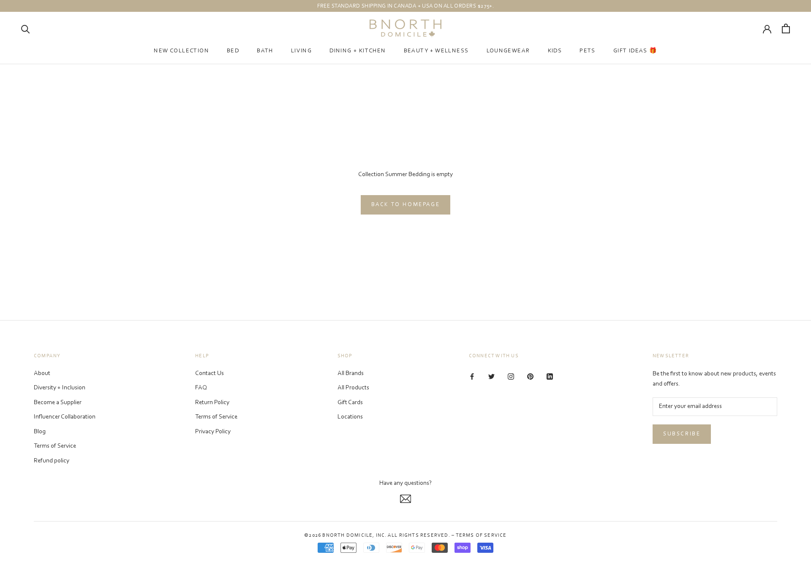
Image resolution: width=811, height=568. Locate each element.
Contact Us (209, 373)
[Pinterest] (530, 377)
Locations (350, 417)
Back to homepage (405, 204)
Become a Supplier (58, 403)
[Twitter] (491, 377)
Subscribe (681, 434)
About (42, 373)
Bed (233, 51)
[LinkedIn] (550, 377)
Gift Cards (350, 403)
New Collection (181, 51)
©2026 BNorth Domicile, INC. (345, 535)
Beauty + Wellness (436, 51)
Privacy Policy (213, 432)
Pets (588, 51)
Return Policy (212, 403)
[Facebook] (472, 377)
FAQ (201, 388)
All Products (353, 388)
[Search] (25, 28)
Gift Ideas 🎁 (635, 51)
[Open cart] (786, 28)
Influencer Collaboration (64, 417)
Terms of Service (55, 446)
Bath (265, 51)
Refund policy (51, 461)
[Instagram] (511, 377)
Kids (555, 51)
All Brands (350, 373)
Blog (40, 432)
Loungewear (508, 51)
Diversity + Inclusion (59, 388)
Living (301, 51)
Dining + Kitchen (357, 51)
